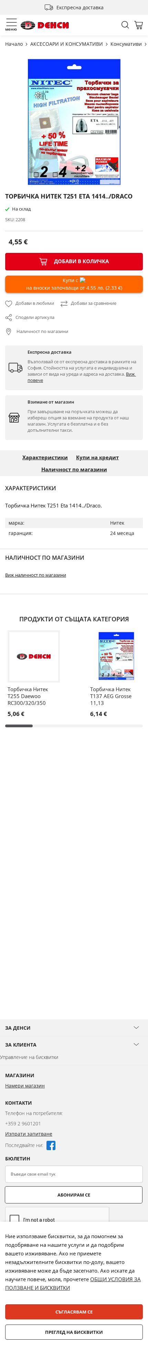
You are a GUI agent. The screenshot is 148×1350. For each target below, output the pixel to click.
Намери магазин (25, 1085)
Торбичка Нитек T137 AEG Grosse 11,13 (110, 696)
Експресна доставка (80, 7)
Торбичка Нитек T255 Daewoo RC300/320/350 (28, 696)
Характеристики (45, 457)
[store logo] (45, 25)
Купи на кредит (97, 457)
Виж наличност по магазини (35, 575)
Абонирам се (73, 1195)
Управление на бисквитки (29, 1057)
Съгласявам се (74, 1312)
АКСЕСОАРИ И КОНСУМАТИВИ (67, 44)
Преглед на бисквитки (74, 1332)
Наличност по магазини (41, 331)
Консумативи (126, 44)
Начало (14, 44)
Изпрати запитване (28, 1134)
